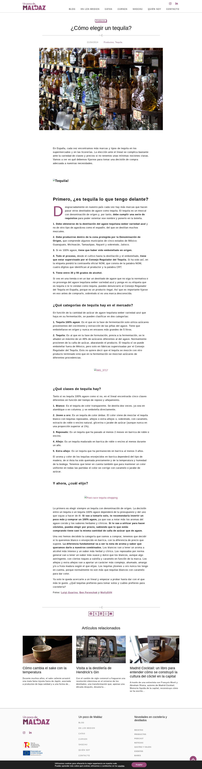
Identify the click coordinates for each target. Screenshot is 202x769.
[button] (90, 613)
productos (109, 42)
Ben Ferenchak (88, 592)
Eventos (138, 751)
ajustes (121, 766)
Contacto (172, 9)
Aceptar (139, 764)
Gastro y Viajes (142, 747)
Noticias (138, 743)
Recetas (138, 730)
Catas (108, 9)
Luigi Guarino (69, 592)
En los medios (90, 9)
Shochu (138, 9)
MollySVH (106, 592)
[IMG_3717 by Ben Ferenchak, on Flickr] (101, 370)
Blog (72, 9)
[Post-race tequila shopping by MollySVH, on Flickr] (101, 497)
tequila (118, 42)
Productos (100, 21)
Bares (137, 756)
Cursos (122, 9)
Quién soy (154, 9)
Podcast (138, 739)
